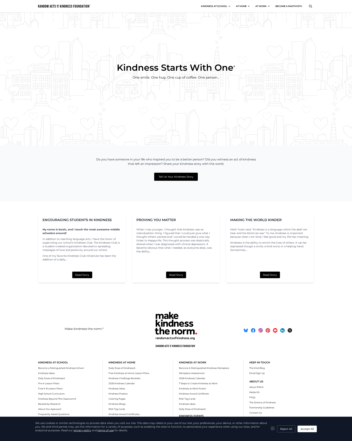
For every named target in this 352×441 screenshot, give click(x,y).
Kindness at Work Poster (192, 388)
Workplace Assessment (192, 373)
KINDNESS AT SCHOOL (214, 6)
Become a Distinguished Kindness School (61, 368)
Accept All (307, 429)
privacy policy (82, 430)
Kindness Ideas (46, 373)
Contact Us (255, 412)
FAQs (252, 397)
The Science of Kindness (262, 402)
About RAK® (256, 387)
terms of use (106, 430)
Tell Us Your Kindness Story (176, 176)
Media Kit (254, 392)
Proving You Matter (156, 220)
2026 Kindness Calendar (122, 383)
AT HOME (241, 6)
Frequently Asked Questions (53, 414)
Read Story (82, 275)
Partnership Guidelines (261, 407)
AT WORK (261, 6)
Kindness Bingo (117, 404)
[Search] (310, 6)
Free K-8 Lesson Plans (50, 388)
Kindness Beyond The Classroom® (57, 398)
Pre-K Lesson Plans (48, 383)
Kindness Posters (118, 393)
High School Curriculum (51, 393)
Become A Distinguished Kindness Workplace (204, 368)
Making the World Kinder (256, 220)
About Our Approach (49, 409)
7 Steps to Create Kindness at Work (198, 383)
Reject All (286, 429)
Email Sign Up (257, 373)
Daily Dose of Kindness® (51, 378)
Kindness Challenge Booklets (124, 378)
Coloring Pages (117, 398)
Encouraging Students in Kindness (77, 220)
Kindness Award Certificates (124, 414)
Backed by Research (49, 404)
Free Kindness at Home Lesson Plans (129, 373)
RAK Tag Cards (117, 409)
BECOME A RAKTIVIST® (288, 6)
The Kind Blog (257, 368)
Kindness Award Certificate (194, 393)
